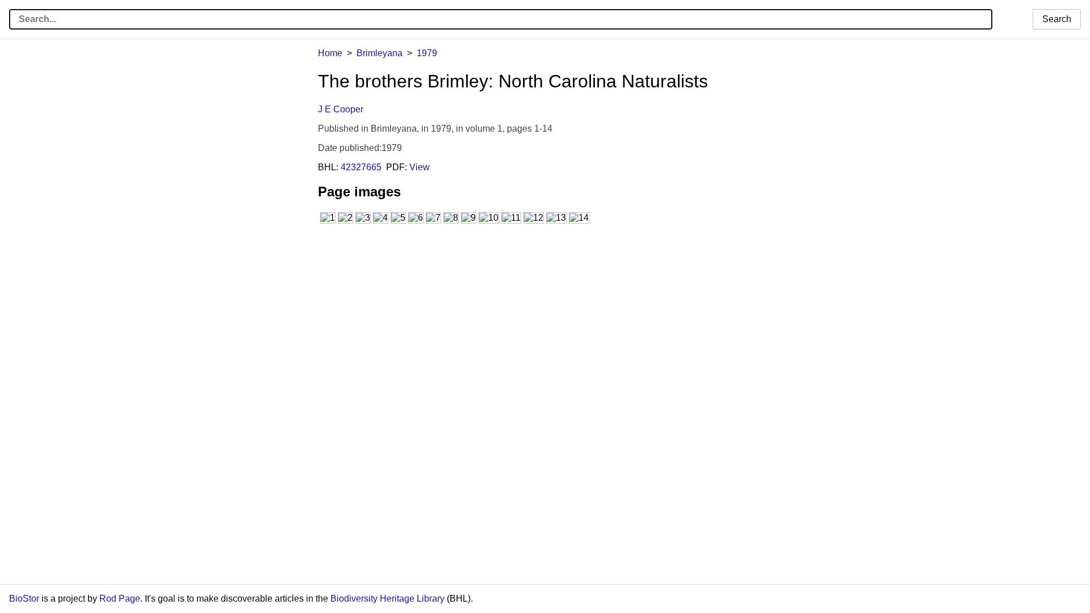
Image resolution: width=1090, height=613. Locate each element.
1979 (427, 53)
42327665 (361, 167)
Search (1056, 19)
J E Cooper (340, 109)
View (419, 167)
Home (330, 53)
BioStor (24, 598)
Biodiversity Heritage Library (387, 598)
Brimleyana (380, 53)
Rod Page (119, 598)
